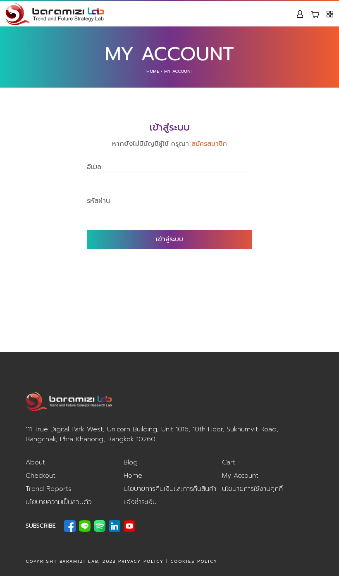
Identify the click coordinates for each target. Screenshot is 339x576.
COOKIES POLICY (193, 561)
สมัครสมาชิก (209, 144)
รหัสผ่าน (98, 201)
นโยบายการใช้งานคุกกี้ (252, 489)
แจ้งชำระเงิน (140, 502)
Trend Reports (49, 489)
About (35, 462)
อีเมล (94, 167)
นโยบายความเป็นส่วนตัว (59, 502)
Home (152, 71)
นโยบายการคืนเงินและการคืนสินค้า (170, 489)
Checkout (40, 476)
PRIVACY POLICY (141, 561)
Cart (228, 462)
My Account (240, 476)
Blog (131, 462)
